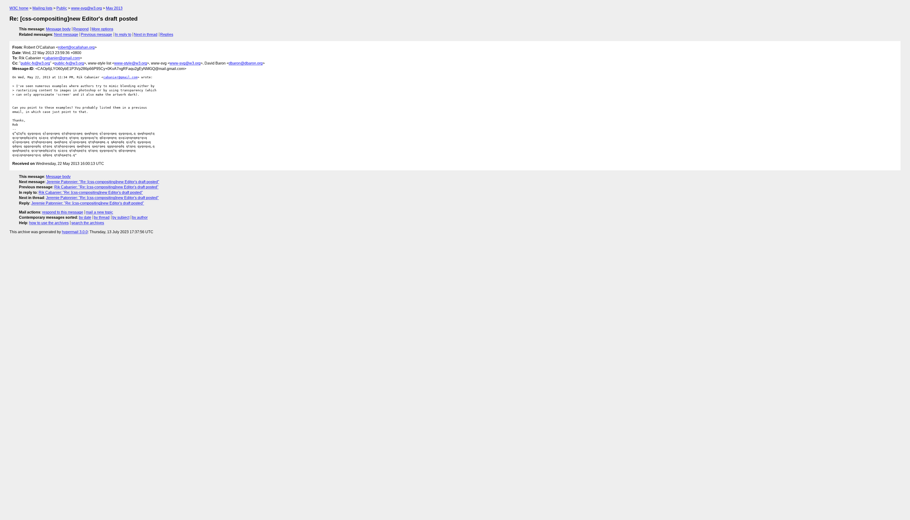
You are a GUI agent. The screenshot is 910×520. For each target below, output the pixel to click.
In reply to (123, 34)
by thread (101, 217)
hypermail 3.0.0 (75, 232)
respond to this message (62, 212)
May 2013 (114, 8)
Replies (166, 34)
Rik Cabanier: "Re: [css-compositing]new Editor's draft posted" (106, 187)
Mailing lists (42, 8)
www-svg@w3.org (86, 8)
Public (61, 8)
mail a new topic (99, 212)
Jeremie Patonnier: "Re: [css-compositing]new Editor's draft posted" (102, 182)
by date (85, 217)
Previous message (96, 34)
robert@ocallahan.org (76, 47)
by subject (120, 217)
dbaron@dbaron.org (246, 63)
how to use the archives (49, 223)
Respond (81, 29)
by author (140, 217)
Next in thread (145, 34)
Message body (58, 29)
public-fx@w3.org (35, 63)
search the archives (87, 223)
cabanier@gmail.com (62, 58)
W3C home (18, 8)
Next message (66, 34)
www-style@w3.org (130, 63)
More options (102, 29)
